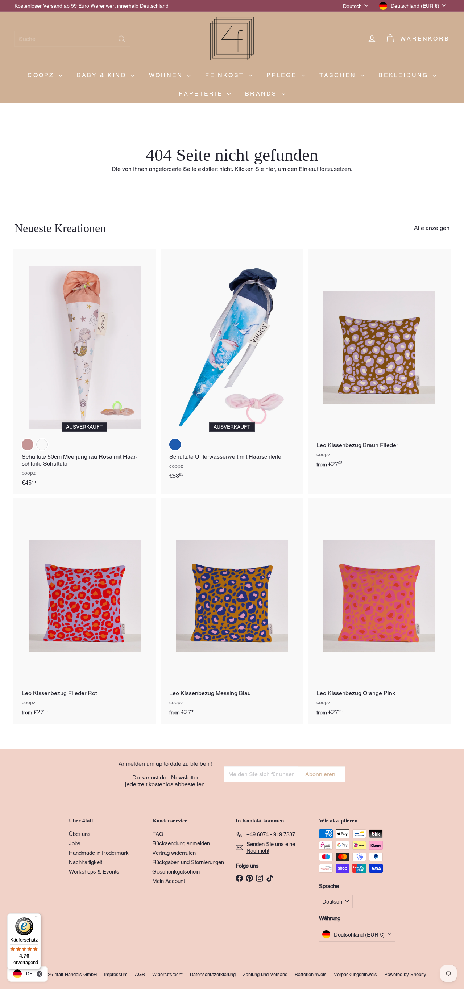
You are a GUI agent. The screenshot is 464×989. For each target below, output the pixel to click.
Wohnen (167, 75)
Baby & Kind (103, 75)
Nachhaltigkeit (85, 862)
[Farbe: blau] (175, 444)
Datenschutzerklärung (213, 974)
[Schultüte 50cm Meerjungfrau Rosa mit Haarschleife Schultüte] (84, 371)
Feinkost (225, 75)
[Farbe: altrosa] (27, 444)
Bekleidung (404, 75)
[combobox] (72, 39)
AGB (140, 974)
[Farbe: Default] (42, 444)
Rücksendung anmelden (181, 843)
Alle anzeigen (432, 227)
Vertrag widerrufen (174, 853)
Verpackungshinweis (355, 974)
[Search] (121, 39)
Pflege (282, 75)
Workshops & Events (94, 871)
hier (270, 168)
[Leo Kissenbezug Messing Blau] (232, 611)
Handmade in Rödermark (99, 853)
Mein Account (168, 881)
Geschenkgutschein (176, 871)
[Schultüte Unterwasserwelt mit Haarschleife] (232, 368)
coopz (42, 75)
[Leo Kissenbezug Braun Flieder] (379, 362)
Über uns (80, 834)
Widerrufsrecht (167, 974)
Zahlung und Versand (265, 974)
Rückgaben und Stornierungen (188, 862)
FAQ (157, 834)
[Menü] (36, 917)
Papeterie (202, 93)
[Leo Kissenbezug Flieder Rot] (84, 611)
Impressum (116, 974)
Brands (262, 93)
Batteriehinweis (311, 974)
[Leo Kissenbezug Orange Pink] (379, 611)
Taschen (339, 75)
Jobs (74, 843)
